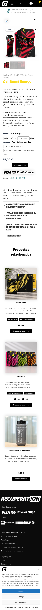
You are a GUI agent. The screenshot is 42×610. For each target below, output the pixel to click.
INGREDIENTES (14, 236)
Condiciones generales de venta (13, 533)
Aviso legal (34, 607)
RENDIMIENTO (16, 75)
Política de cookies (10, 607)
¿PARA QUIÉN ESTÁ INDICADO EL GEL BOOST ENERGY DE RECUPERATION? (21, 215)
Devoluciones (6, 564)
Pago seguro (6, 557)
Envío (3, 560)
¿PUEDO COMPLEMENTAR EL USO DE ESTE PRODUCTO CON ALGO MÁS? (21, 227)
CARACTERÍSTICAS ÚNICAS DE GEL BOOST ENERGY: (20, 206)
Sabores (6, 134)
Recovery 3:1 (21, 302)
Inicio (5, 75)
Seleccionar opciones (21, 331)
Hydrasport (21, 376)
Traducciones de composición (12, 551)
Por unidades (13, 319)
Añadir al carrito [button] (21, 479)
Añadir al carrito (20, 165)
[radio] (10, 138)
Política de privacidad (23, 607)
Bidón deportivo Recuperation (21, 450)
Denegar (21, 597)
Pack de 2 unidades (27, 319)
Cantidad (6, 142)
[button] (39, 569)
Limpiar (5, 154)
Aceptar (21, 591)
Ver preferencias (21, 602)
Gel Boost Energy (17, 81)
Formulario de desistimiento (12, 547)
